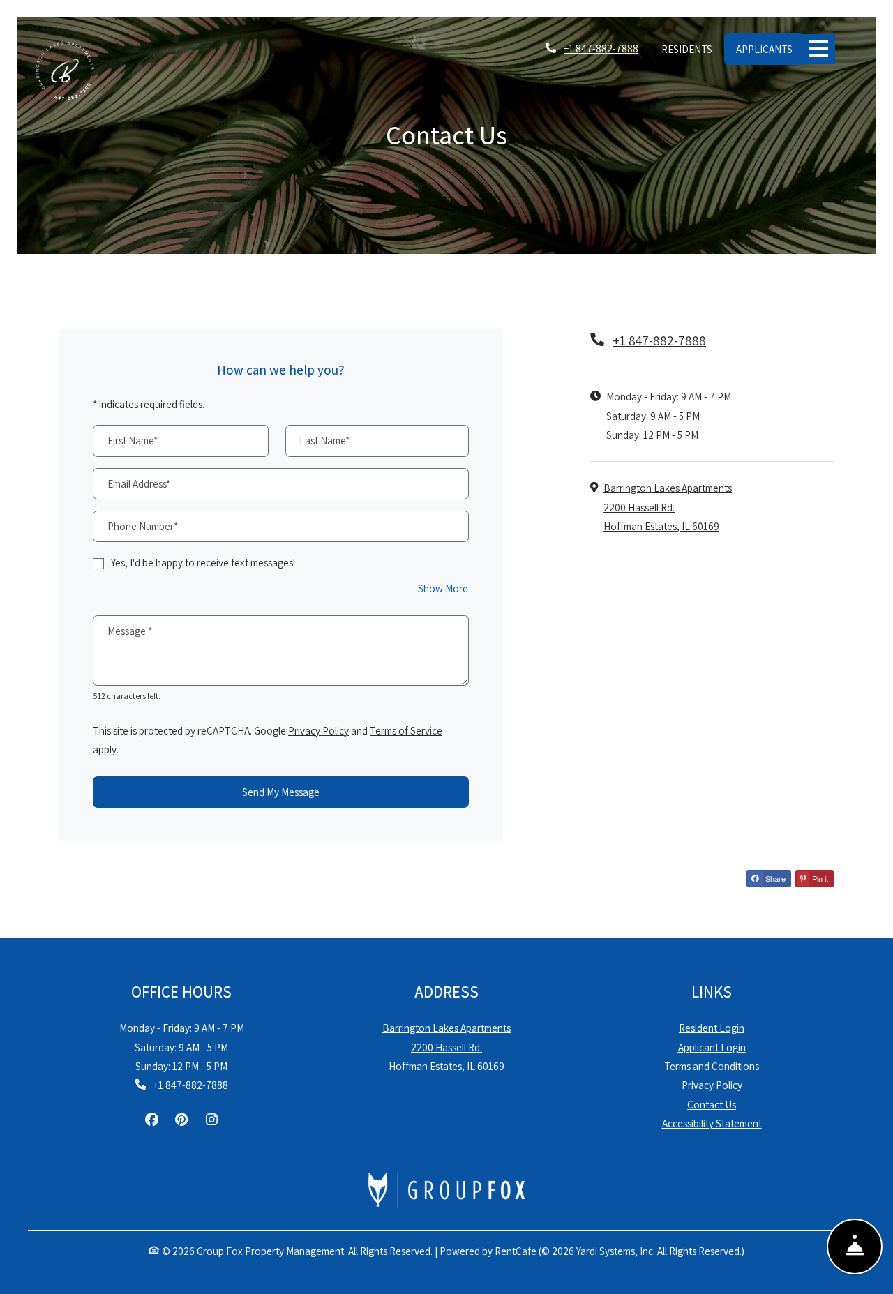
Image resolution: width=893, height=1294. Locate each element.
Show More (443, 587)
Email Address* (138, 483)
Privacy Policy (318, 730)
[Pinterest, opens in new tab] (181, 1120)
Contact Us (711, 1104)
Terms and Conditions (711, 1065)
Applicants (770, 48)
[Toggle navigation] (818, 49)
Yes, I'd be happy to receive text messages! (203, 562)
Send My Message (281, 792)
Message (129, 631)
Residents (692, 48)
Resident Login (711, 1027)
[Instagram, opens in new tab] (211, 1120)
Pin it (819, 878)
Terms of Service (406, 730)
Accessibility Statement (712, 1122)
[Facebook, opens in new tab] (151, 1120)
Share (774, 878)
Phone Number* (142, 526)
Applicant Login (712, 1046)
